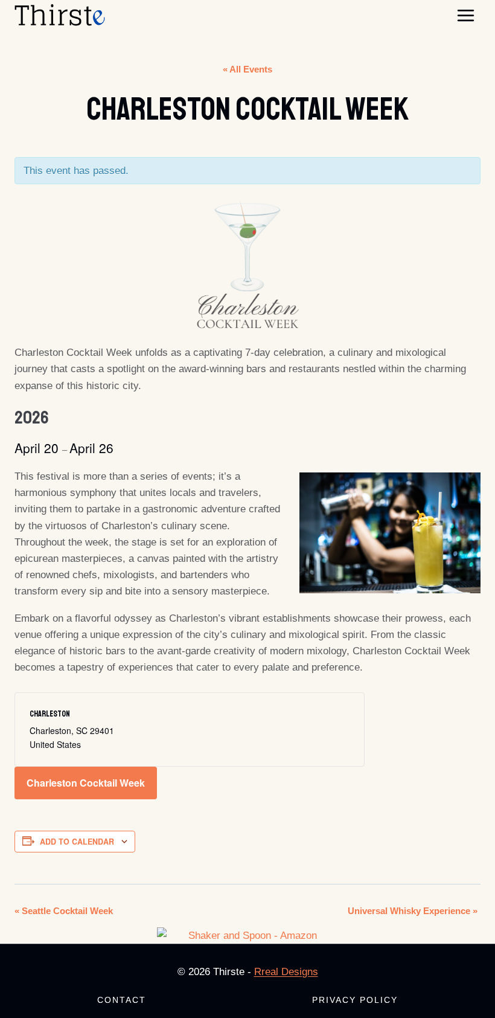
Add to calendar (77, 841)
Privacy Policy (355, 1000)
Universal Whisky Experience (412, 911)
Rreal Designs (286, 972)
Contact (121, 1000)
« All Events (247, 69)
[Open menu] (465, 15)
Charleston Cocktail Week (86, 783)
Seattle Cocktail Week (63, 911)
